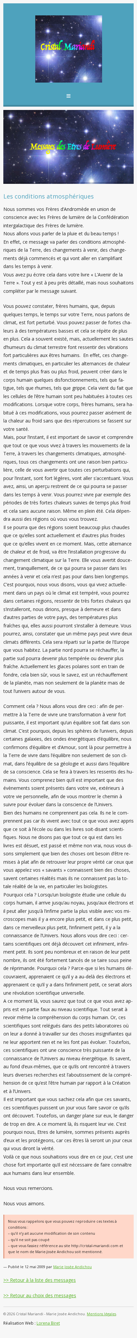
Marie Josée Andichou (72, 1266)
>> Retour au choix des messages (39, 1295)
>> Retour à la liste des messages (39, 1280)
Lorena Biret (48, 1323)
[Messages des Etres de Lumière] (68, 49)
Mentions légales (101, 1313)
